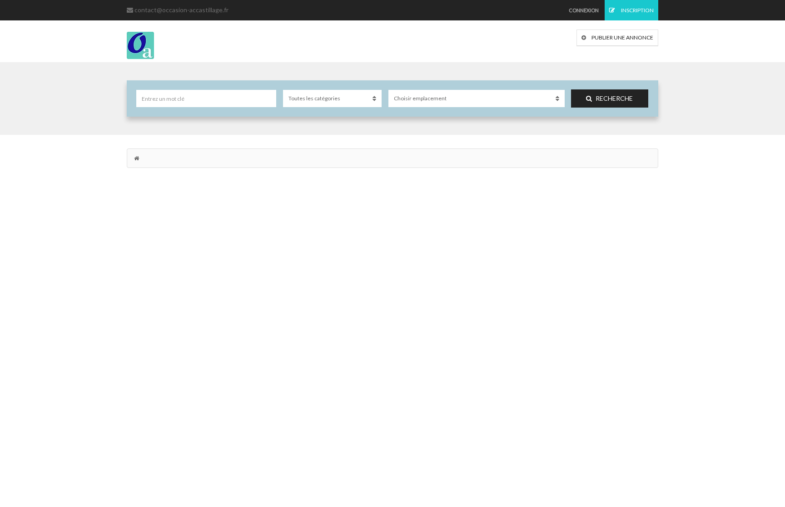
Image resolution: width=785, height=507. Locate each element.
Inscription (637, 10)
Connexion (584, 10)
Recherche (614, 98)
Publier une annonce (622, 37)
